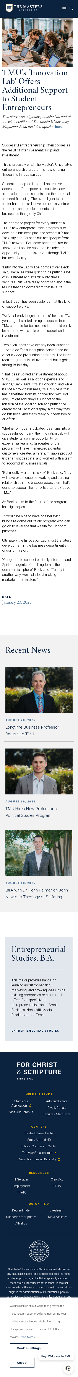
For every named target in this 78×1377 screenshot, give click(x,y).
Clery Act (57, 1179)
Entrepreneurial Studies (35, 1030)
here (58, 127)
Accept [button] (22, 1362)
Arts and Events (56, 1101)
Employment (21, 1186)
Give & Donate (56, 1107)
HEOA (57, 1186)
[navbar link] (65, 9)
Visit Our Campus (21, 1112)
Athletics (21, 1223)
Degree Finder (21, 1210)
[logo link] (23, 11)
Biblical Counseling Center (39, 1146)
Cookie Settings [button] (29, 1348)
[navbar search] (72, 9)
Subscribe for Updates (21, 1217)
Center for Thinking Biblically (37, 1159)
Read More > (27, 1337)
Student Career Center (39, 1133)
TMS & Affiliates (57, 1217)
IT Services (21, 1179)
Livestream (56, 1210)
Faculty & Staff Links (57, 1114)
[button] (68, 1368)
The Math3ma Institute (37, 1153)
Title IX (21, 1192)
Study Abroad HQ (39, 1140)
